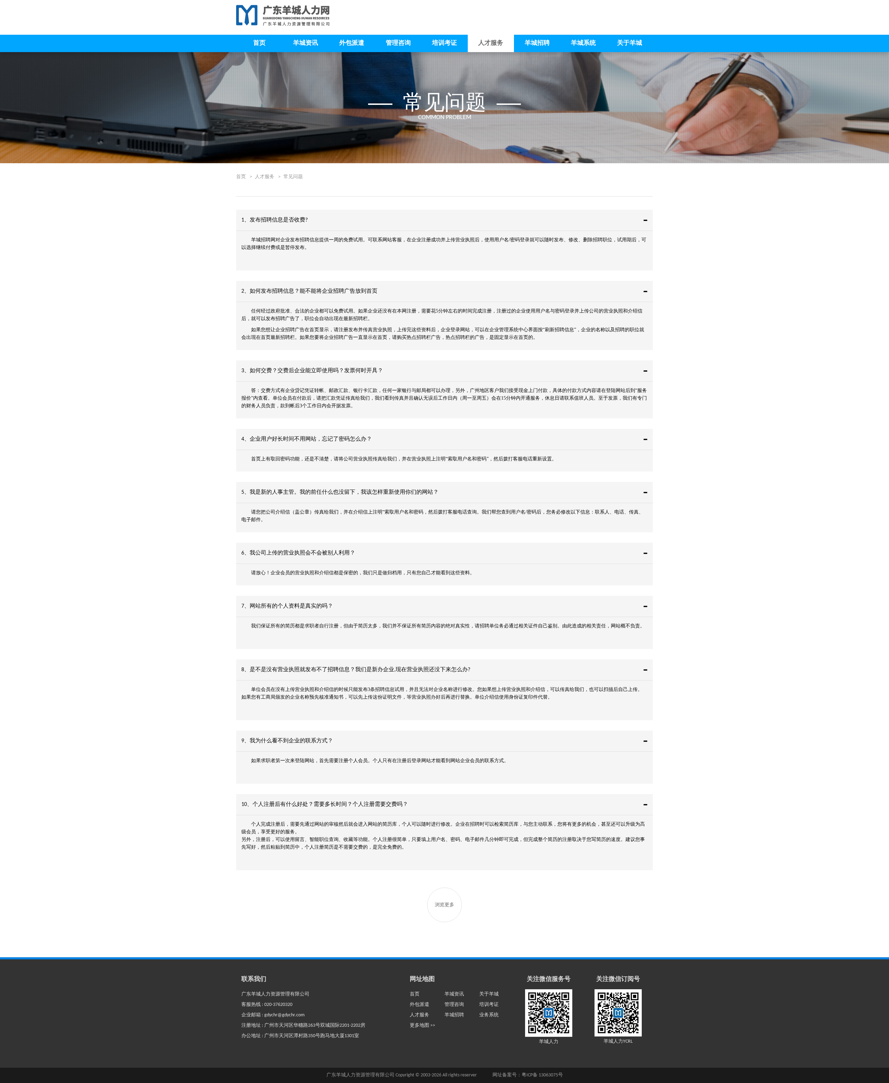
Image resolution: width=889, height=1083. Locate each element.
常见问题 (293, 177)
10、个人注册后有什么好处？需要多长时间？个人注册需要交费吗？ (324, 804)
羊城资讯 (305, 43)
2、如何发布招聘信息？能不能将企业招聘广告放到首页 (309, 291)
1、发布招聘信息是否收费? (274, 220)
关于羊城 (629, 43)
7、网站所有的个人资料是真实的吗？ (287, 606)
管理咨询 (398, 43)
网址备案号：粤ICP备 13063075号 (527, 1075)
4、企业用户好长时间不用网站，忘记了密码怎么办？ (306, 439)
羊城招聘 (537, 43)
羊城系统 (583, 43)
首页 (259, 43)
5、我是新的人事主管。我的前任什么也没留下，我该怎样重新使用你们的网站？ (340, 492)
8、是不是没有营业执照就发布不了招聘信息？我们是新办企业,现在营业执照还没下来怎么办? (355, 670)
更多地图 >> (422, 1025)
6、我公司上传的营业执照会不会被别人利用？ (298, 553)
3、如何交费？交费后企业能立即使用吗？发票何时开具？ (312, 371)
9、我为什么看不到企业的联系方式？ (287, 741)
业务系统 (489, 1015)
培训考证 (444, 43)
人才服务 (490, 43)
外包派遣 (351, 43)
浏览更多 (444, 905)
